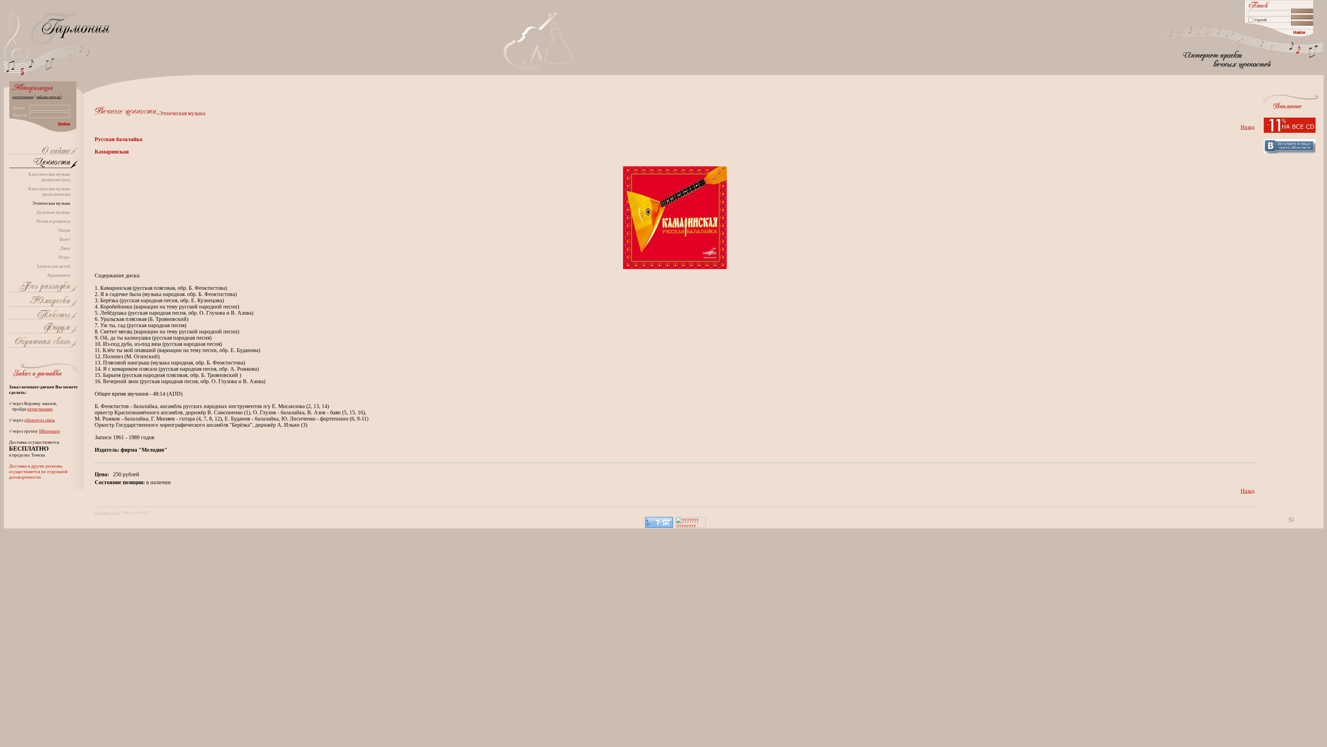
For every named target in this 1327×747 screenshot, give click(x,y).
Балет (64, 239)
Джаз (65, 248)
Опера (64, 230)
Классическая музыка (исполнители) (49, 191)
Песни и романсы (53, 221)
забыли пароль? (49, 97)
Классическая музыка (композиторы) (49, 177)
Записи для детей (53, 266)
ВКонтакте (49, 431)
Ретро (64, 257)
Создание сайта (107, 512)
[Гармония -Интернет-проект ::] (56, 152)
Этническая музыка (51, 203)
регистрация (22, 97)
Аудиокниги (58, 275)
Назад (1247, 127)
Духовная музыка (53, 212)
